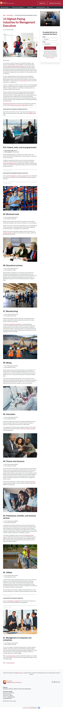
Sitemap (15, 688)
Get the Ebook (50, 48)
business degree (23, 80)
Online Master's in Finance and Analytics (18, 175)
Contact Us (11, 688)
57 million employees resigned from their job (15, 66)
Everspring (20, 672)
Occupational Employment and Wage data (18, 105)
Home (4, 15)
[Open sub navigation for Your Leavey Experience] (25, 7)
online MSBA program (31, 113)
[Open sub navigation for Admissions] (34, 7)
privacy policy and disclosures (50, 57)
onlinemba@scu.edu (7, 698)
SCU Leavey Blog (10, 15)
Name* (44, 36)
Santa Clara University (7, 103)
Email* (44, 41)
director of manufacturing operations (12, 324)
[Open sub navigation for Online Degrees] (10, 7)
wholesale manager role (8, 232)
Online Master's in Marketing (13, 600)
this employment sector (11, 655)
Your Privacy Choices (33, 707)
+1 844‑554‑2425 (11, 696)
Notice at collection (26, 707)
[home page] (7, 3)
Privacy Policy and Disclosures (24, 688)
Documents (5, 688)
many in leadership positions (29, 428)
